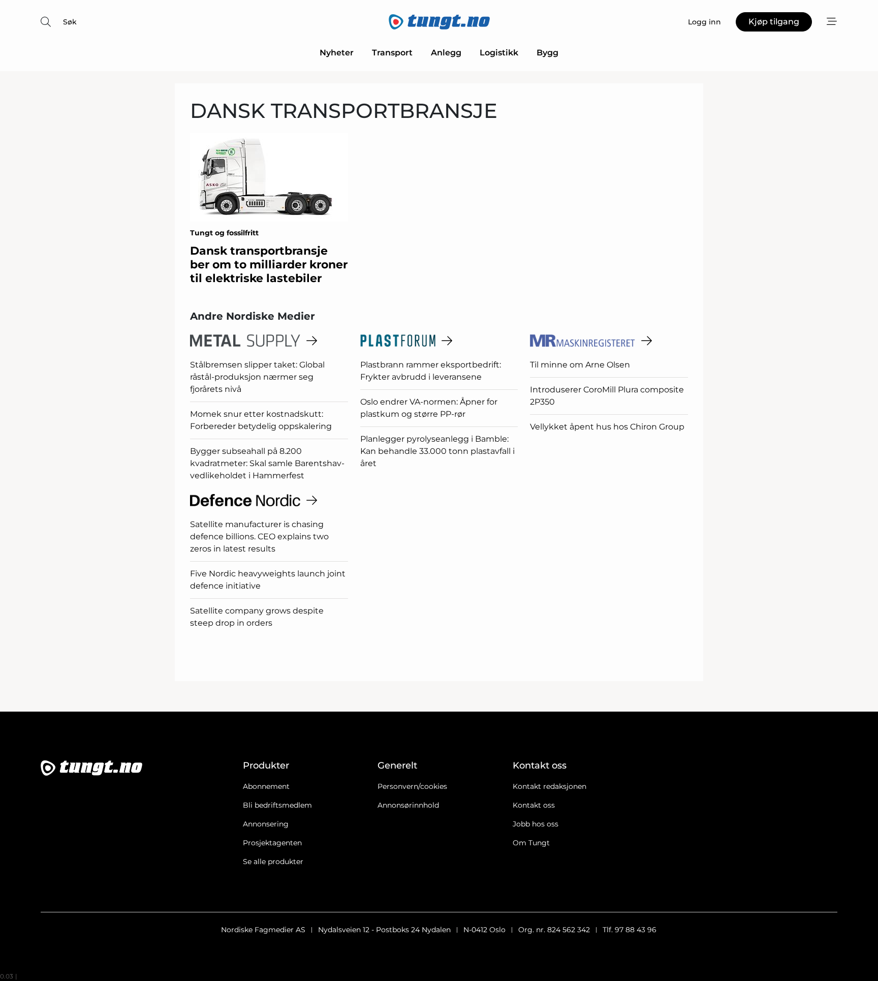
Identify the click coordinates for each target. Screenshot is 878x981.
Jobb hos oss (535, 824)
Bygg (547, 52)
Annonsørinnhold (408, 805)
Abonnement (266, 786)
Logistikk (499, 52)
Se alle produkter (273, 861)
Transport (392, 52)
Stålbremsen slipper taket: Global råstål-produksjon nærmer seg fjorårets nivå (257, 377)
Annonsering (266, 824)
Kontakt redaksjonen (549, 786)
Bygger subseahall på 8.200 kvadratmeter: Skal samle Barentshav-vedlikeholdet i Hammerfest (267, 463)
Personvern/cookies (412, 786)
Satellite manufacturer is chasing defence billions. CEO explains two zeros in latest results (259, 536)
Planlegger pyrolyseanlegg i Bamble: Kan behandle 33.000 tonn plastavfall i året (437, 451)
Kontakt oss (534, 805)
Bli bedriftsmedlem (277, 805)
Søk (70, 21)
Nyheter (337, 52)
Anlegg (446, 52)
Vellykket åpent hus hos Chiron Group (607, 427)
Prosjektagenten (272, 842)
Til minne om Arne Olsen (580, 365)
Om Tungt (531, 842)
